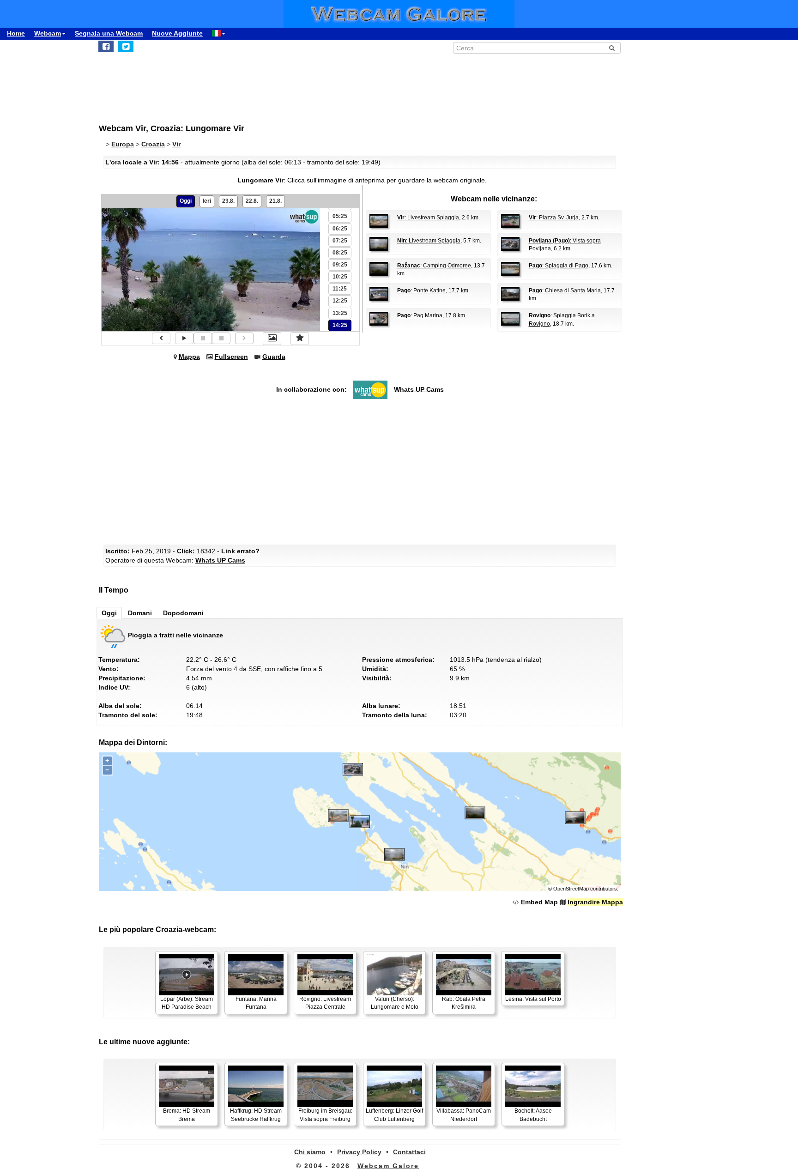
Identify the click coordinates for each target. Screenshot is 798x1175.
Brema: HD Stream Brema (186, 1115)
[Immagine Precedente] (161, 338)
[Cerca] (611, 48)
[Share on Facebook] (106, 46)
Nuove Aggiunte (177, 33)
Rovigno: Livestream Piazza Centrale (325, 1003)
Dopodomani (183, 613)
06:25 (339, 228)
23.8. (228, 201)
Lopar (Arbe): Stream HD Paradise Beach (186, 1003)
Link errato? (240, 551)
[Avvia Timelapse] (184, 338)
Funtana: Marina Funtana (256, 1003)
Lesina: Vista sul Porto (533, 999)
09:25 (339, 264)
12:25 (339, 300)
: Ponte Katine (421, 290)
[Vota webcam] (299, 338)
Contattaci (409, 1152)
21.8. (275, 201)
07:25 (339, 240)
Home (16, 33)
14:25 (339, 325)
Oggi (186, 201)
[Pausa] (202, 338)
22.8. (252, 201)
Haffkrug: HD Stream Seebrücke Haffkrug (256, 1115)
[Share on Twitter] (126, 46)
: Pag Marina (419, 315)
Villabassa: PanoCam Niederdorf (463, 1115)
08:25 (339, 252)
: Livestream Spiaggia (428, 217)
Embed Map (539, 902)
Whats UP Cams (419, 389)
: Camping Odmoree (434, 265)
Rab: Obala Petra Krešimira (463, 1003)
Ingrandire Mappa (595, 902)
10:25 (339, 276)
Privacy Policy (359, 1152)
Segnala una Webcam (109, 33)
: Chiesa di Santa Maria (565, 290)
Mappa (189, 356)
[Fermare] (221, 338)
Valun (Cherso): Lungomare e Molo (394, 1003)
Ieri (207, 201)
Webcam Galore (388, 1165)
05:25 (339, 216)
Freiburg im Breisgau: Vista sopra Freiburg (325, 1115)
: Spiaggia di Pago (558, 265)
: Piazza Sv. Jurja (554, 217)
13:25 (339, 313)
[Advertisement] (325, 84)
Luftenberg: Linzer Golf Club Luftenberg (394, 1115)
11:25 (339, 288)
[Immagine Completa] (272, 338)
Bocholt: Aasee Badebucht (533, 1115)
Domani (140, 613)
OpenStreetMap (571, 888)
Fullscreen (231, 356)
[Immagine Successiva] (244, 338)
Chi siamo (310, 1152)
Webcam (47, 33)
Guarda (273, 356)
